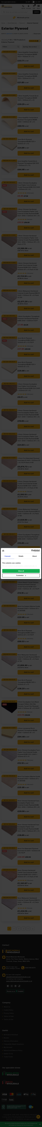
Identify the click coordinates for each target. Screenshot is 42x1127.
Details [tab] (21, 556)
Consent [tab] (7, 556)
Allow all (21, 571)
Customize (20, 575)
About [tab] (34, 556)
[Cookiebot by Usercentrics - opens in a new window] (31, 551)
